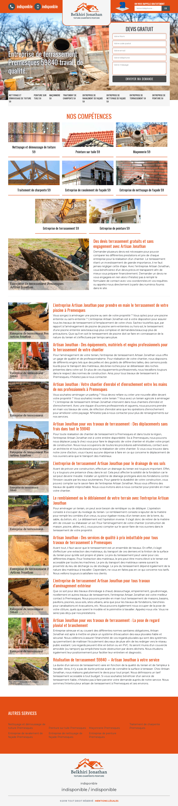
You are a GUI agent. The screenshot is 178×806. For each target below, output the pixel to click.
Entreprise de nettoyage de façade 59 (116, 98)
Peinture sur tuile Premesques (67, 728)
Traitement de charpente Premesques (145, 726)
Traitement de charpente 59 (69, 97)
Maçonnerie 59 (54, 97)
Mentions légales (106, 801)
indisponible (24, 6)
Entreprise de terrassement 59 (138, 97)
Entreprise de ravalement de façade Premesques (25, 735)
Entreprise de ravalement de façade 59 (93, 98)
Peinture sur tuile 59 (40, 97)
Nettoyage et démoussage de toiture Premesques (26, 726)
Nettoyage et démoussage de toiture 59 (20, 98)
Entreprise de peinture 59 (158, 97)
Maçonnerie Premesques (104, 728)
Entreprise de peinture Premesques (102, 735)
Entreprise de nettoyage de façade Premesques (65, 735)
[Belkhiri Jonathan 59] (89, 767)
